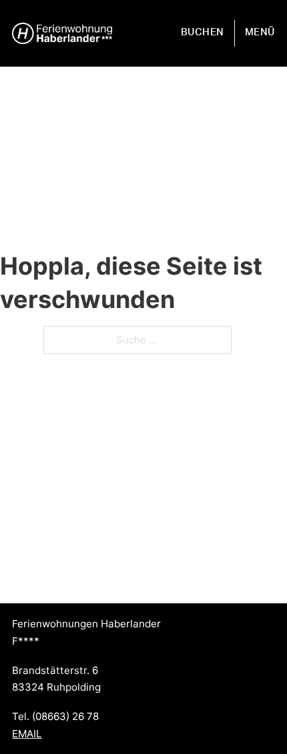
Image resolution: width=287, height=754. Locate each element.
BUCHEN (202, 32)
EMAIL (27, 733)
